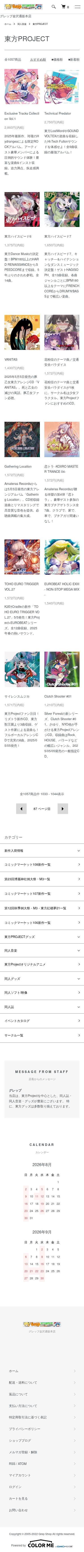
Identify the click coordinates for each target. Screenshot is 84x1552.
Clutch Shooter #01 (58, 696)
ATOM (22, 1463)
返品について (18, 1394)
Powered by (18, 1545)
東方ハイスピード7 (57, 236)
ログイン (15, 1486)
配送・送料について (23, 1382)
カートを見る (18, 1498)
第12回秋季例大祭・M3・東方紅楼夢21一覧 (35, 908)
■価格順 (57, 59)
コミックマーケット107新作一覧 (27, 893)
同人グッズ (12, 978)
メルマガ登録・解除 (23, 1452)
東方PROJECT (40, 24)
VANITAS (10, 359)
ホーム (7, 24)
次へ (63, 808)
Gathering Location (18, 466)
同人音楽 (21, 24)
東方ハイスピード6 (17, 236)
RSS (12, 1463)
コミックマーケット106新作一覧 (27, 922)
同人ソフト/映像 (15, 992)
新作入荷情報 (13, 850)
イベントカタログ (17, 1020)
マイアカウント (20, 1475)
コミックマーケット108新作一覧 (27, 864)
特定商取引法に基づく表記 (28, 1417)
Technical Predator (57, 113)
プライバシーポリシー (24, 1428)
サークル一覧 (13, 1035)
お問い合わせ (18, 1510)
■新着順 (74, 59)
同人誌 (9, 1006)
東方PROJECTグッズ (19, 936)
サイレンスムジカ (17, 696)
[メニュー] (77, 6)
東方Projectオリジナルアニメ (25, 964)
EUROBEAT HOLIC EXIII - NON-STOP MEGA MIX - (61, 589)
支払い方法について (23, 1405)
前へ (21, 808)
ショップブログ (20, 1440)
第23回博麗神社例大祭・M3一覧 (27, 879)
